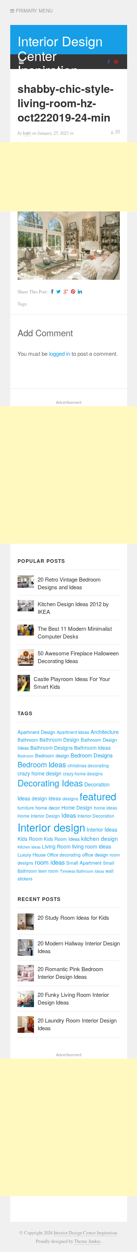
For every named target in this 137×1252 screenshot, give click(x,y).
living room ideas (91, 846)
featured (98, 796)
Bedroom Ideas (42, 764)
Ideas (68, 815)
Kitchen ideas (29, 847)
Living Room (56, 846)
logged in (59, 353)
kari (27, 133)
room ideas (50, 862)
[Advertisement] (68, 176)
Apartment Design (36, 731)
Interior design (51, 827)
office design (95, 854)
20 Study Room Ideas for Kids (73, 917)
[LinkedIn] (79, 292)
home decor (47, 807)
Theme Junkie (87, 1241)
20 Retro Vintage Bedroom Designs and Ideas (69, 583)
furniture (26, 807)
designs (70, 798)
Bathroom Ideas (92, 747)
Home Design (76, 807)
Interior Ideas (102, 829)
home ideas (105, 807)
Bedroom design (52, 755)
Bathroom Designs (51, 747)
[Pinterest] (72, 292)
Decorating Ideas (50, 783)
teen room (48, 871)
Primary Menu (33, 10)
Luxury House (32, 854)
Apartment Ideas (73, 732)
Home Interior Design (39, 816)
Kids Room (30, 838)
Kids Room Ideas (62, 838)
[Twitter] (57, 292)
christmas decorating (88, 765)
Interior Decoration (95, 816)
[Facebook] (51, 292)
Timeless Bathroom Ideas (82, 871)
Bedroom (26, 756)
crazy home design (39, 773)
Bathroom (28, 739)
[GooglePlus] (65, 292)
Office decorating (64, 854)
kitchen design (99, 838)
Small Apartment (84, 862)
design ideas (46, 798)
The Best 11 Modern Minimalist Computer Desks (75, 632)
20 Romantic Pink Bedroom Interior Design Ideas (70, 972)
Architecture (105, 731)
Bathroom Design (59, 739)
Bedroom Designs (92, 755)
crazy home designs (83, 773)
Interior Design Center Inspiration (85, 1233)
